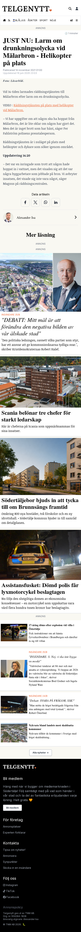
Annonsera (9, 855)
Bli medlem (12, 807)
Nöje (53, 20)
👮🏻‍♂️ (18, 20)
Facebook (12, 897)
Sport (44, 20)
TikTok (10, 891)
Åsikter (32, 20)
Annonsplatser (12, 826)
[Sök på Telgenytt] (70, 8)
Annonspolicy (13, 907)
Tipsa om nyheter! (14, 849)
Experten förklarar (14, 832)
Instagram (11, 885)
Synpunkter (10, 861)
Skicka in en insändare (17, 867)
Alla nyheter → (41, 752)
